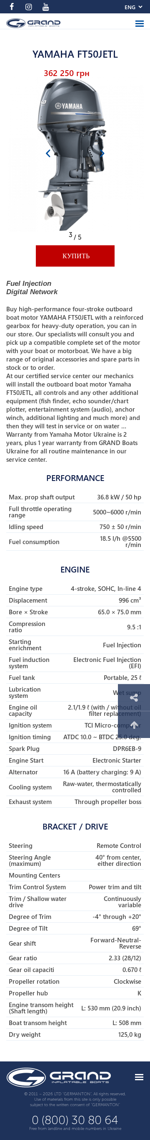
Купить (75, 256)
